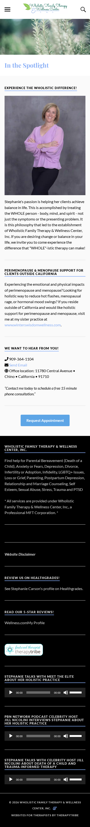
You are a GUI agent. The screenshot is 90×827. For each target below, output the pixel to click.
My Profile (36, 622)
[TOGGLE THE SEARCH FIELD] (82, 9)
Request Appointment (45, 420)
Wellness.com (16, 622)
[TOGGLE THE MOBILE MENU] (7, 9)
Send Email (18, 365)
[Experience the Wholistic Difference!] (45, 145)
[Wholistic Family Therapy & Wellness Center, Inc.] (45, 12)
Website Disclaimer (20, 554)
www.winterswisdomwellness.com (33, 324)
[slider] (76, 692)
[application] (45, 692)
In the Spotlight (27, 65)
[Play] (10, 692)
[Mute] (65, 692)
